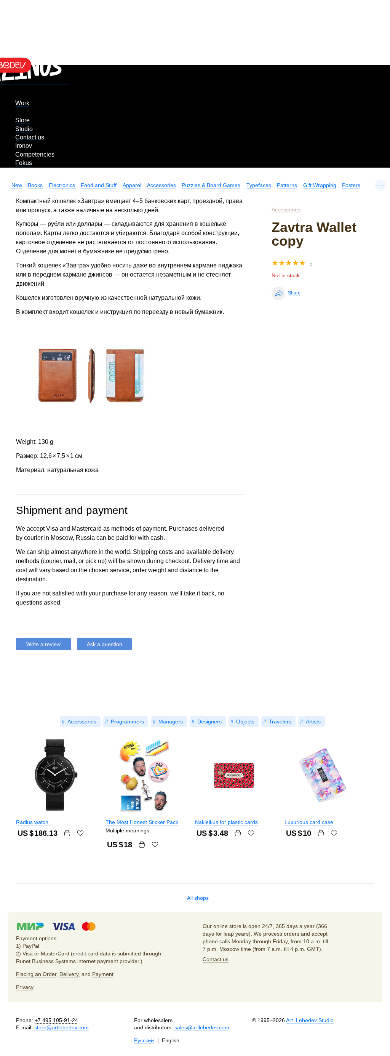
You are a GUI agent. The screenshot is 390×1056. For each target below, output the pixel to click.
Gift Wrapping (319, 185)
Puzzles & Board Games (211, 185)
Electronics (62, 185)
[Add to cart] (67, 833)
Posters (351, 185)
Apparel (132, 185)
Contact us (29, 137)
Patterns (287, 185)
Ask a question (104, 644)
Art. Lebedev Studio (310, 1020)
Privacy (25, 987)
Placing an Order (36, 974)
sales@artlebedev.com (201, 1027)
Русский (144, 1040)
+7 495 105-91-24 (56, 1020)
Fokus (23, 163)
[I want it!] (80, 833)
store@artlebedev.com (61, 1027)
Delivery (68, 974)
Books (35, 185)
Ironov (23, 145)
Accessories (161, 185)
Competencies (34, 154)
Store (22, 120)
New (16, 185)
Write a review (43, 644)
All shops (198, 898)
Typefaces (258, 185)
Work (22, 103)
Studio (24, 129)
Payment (102, 974)
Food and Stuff (99, 185)
